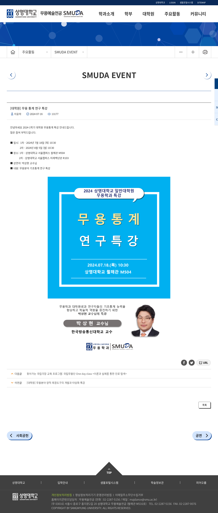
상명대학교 (160, 3)
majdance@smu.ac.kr (143, 499)
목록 (204, 405)
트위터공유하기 (192, 363)
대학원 (148, 14)
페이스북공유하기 (185, 363)
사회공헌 (22, 435)
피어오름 (201, 483)
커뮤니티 (198, 14)
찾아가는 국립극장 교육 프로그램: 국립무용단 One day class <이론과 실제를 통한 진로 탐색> (77, 374)
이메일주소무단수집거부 (129, 495)
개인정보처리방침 (61, 495)
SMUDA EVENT (66, 51)
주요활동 (172, 14)
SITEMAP (201, 3)
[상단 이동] (109, 468)
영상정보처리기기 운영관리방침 (93, 495)
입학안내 (63, 483)
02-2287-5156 (111, 499)
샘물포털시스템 (109, 483)
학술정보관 (157, 483)
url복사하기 (203, 363)
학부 (128, 14)
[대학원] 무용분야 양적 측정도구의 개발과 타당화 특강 (56, 383)
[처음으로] (13, 52)
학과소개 (106, 14)
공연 (199, 435)
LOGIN (172, 3)
